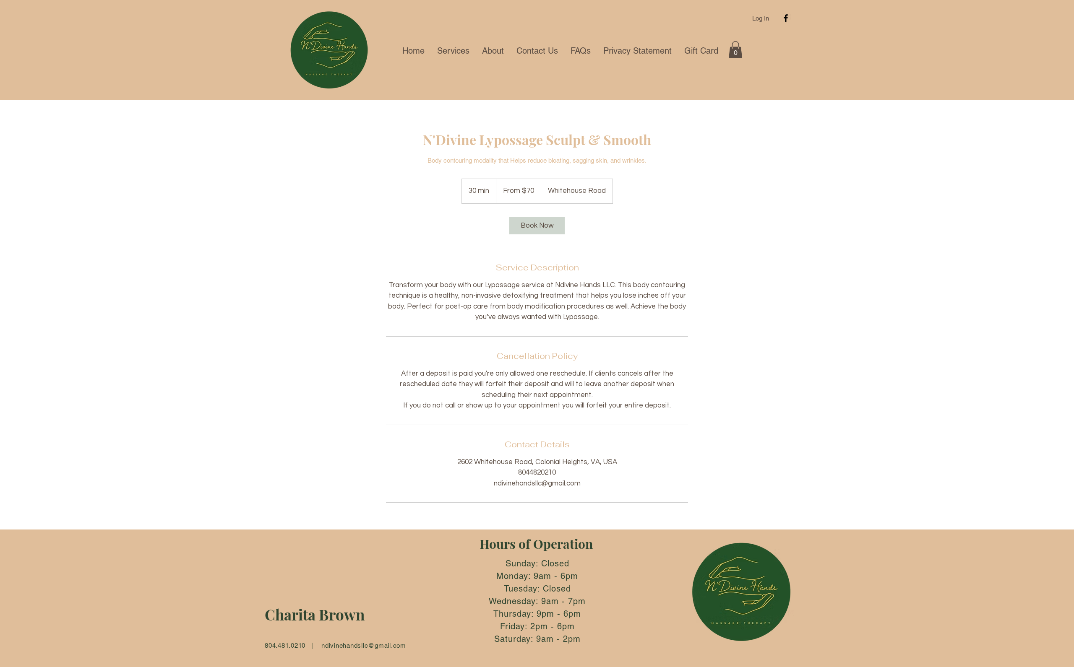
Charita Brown (315, 614)
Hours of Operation (536, 543)
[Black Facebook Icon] (786, 18)
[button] (735, 49)
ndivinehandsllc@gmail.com (363, 645)
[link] (537, 225)
